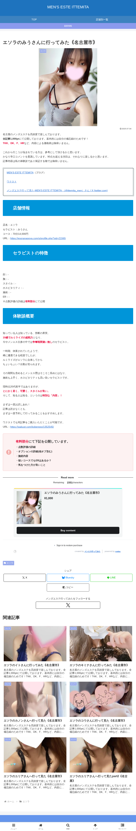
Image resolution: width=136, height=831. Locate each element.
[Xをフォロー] (68, 605)
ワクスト (12, 181)
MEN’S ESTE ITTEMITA (20, 172)
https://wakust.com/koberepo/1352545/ (32, 426)
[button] (68, 587)
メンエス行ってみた (92, 551)
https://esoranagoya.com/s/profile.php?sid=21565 (38, 238)
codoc (118, 551)
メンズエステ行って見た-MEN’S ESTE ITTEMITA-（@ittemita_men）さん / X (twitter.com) (57, 190)
